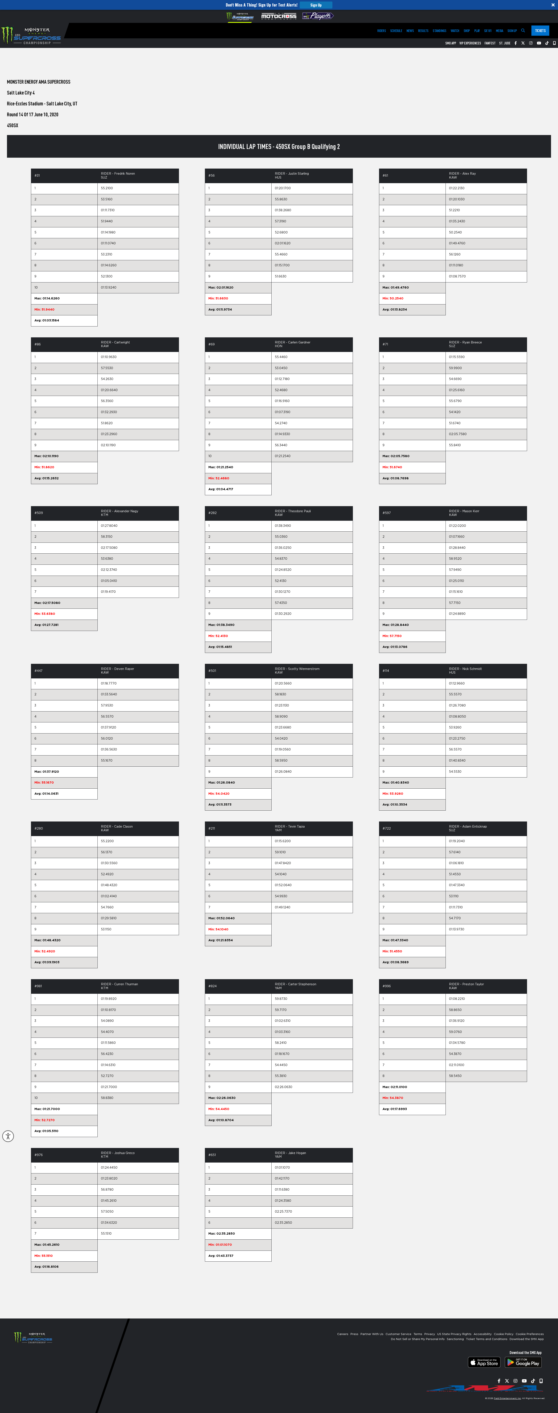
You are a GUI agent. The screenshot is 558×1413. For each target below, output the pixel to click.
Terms (417, 1334)
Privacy (429, 1334)
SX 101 (488, 31)
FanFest (490, 43)
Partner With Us (372, 1334)
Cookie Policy (504, 1334)
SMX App (450, 43)
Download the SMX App (527, 1339)
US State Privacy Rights (454, 1334)
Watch (455, 31)
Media (499, 31)
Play (477, 31)
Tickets (540, 30)
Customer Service (398, 1334)
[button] (279, 5)
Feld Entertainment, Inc (507, 1398)
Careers (342, 1334)
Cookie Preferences (530, 1334)
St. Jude (504, 43)
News (410, 31)
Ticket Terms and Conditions (486, 1339)
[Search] (523, 30)
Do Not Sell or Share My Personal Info (418, 1339)
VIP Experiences (470, 43)
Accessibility (483, 1334)
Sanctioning (455, 1339)
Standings (439, 31)
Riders (381, 31)
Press (354, 1334)
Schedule (396, 31)
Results (423, 31)
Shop (467, 31)
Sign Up (316, 5)
